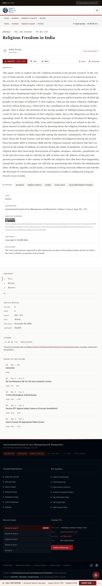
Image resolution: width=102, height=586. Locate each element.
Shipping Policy (55, 565)
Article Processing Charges (63, 492)
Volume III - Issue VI (29, 18)
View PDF (16, 61)
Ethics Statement (11, 502)
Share (46, 61)
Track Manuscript (59, 482)
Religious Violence (34, 185)
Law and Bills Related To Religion (81, 185)
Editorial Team (10, 482)
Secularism (20, 185)
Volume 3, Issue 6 (28, 23)
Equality (48, 185)
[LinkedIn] (97, 565)
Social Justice (60, 185)
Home (6, 18)
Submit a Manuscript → (62, 547)
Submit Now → (88, 583)
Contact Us (67, 565)
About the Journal (12, 477)
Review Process (11, 492)
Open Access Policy (60, 507)
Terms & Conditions (40, 565)
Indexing (8, 507)
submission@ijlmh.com (68, 532)
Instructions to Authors (61, 487)
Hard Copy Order (59, 502)
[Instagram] (91, 565)
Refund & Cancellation (23, 565)
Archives (15, 18)
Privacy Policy (8, 565)
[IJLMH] (9, 10)
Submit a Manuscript (60, 477)
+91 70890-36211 (66, 536)
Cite (34, 61)
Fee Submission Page (61, 497)
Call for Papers (10, 487)
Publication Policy (11, 497)
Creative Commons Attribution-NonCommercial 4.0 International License (52, 347)
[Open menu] (97, 10)
